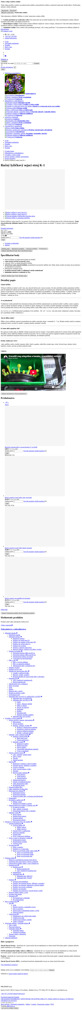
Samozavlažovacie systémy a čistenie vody (22, 805)
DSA (52, 1004)
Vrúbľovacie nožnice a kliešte (22, 920)
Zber (10, 903)
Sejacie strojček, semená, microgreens (21, 720)
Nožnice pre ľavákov (19, 646)
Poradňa (7, 45)
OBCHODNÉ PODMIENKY (10, 999)
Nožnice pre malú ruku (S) (21, 640)
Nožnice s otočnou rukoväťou (22, 647)
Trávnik (15, 758)
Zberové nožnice (18, 912)
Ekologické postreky (19, 794)
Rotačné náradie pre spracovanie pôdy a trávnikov (28, 676)
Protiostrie (20, 709)
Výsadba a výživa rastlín (13, 718)
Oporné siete (17, 834)
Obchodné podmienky (12, 43)
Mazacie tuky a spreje (15, 691)
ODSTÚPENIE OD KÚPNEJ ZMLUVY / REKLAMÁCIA (39, 999)
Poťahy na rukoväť (23, 707)
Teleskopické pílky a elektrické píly (24, 666)
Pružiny (19, 711)
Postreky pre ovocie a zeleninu (22, 887)
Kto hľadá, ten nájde (7, 63)
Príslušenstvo (43, 249)
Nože (10, 687)
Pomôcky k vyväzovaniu (20, 849)
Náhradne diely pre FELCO (22, 700)
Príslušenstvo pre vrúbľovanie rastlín (24, 916)
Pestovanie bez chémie (16, 791)
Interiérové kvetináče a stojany (22, 803)
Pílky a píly (12, 660)
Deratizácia (12, 896)
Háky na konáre (14, 686)
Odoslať (51, 970)
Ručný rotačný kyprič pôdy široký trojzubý (18, 548)
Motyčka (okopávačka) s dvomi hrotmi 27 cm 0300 (21, 447)
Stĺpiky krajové (21, 829)
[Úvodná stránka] (6, 31)
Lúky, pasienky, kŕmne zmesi (22, 754)
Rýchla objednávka (7, 67)
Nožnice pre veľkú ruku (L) (21, 644)
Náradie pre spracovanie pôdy (18, 671)
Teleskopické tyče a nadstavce (18, 684)
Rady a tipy (8, 47)
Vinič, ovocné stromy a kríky (22, 769)
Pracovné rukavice (14, 927)
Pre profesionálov (18, 900)
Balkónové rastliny (23, 744)
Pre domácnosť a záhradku (21, 898)
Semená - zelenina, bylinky (21, 725)
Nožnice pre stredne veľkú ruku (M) (24, 642)
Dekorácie (12, 936)
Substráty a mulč (18, 742)
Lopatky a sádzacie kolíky (21, 673)
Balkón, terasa (17, 802)
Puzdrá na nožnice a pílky (17, 693)
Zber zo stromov (18, 909)
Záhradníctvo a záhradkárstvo (13, 629)
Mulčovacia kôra (22, 745)
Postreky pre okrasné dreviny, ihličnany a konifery (28, 883)
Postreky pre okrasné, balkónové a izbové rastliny (28, 885)
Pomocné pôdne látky (15, 787)
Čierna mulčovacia (23, 740)
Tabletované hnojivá (19, 780)
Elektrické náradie (14, 635)
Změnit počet (5, 237)
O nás (6, 41)
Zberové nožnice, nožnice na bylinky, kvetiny (27, 649)
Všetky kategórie (6, 625)
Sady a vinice (17, 756)
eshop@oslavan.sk (19, 993)
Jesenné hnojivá (22, 778)
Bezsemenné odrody (19, 820)
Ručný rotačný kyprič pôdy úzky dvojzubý (18, 497)
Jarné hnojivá (21, 774)
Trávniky (15, 771)
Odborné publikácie (11, 938)
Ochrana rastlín (10, 858)
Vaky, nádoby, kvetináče (20, 809)
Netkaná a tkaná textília (20, 736)
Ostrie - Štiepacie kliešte (24, 704)
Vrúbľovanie (13, 914)
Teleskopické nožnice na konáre (23, 657)
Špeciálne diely (21, 713)
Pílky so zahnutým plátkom (21, 664)
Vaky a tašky (13, 925)
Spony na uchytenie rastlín (25, 854)
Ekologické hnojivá (19, 793)
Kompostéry (13, 798)
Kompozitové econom (20, 842)
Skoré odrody (17, 814)
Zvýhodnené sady (14, 695)
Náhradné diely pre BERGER (22, 698)
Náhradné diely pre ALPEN (21, 716)
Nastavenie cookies (43, 1004)
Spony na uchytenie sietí (24, 856)
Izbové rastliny (21, 747)
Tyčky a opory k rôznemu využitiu (20, 838)
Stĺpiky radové (21, 827)
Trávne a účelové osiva (16, 753)
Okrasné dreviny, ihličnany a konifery (25, 765)
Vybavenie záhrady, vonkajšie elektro (17, 923)
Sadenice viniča (14, 813)
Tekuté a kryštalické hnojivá (21, 782)
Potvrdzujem (5, 29)
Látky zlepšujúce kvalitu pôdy (18, 789)
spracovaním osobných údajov (18, 974)
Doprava (62, 999)
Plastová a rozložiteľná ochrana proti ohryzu (23, 860)
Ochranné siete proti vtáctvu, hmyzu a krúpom (23, 861)
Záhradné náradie (10, 633)
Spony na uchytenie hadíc (25, 852)
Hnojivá (11, 762)
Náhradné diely (18, 874)
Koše (14, 905)
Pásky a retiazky (18, 847)
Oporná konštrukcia (15, 823)
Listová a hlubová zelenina (25, 731)
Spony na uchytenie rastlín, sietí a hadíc (25, 851)
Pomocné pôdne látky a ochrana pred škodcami (28, 796)
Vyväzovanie (13, 845)
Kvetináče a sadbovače (16, 800)
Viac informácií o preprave (9, 965)
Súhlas (28, 1004)
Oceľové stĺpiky (18, 825)
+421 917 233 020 (6, 993)
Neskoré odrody (18, 818)
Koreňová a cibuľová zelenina (26, 729)
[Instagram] (5, 56)
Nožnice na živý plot (15, 669)
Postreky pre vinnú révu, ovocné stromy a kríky (28, 890)
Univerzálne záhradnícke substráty (27, 749)
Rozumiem (13, 10)
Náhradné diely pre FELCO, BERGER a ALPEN (25, 696)
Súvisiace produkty (31, 249)
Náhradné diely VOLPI (24, 878)
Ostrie (19, 702)
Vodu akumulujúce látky (20, 783)
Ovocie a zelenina (18, 767)
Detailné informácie (7, 228)
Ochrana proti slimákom (20, 881)
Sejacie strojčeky (18, 724)
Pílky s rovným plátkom (20, 662)
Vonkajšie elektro (14, 929)
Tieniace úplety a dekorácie (17, 934)
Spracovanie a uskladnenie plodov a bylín (26, 910)
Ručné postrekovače (19, 682)
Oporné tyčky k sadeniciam (21, 831)
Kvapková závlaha (19, 807)
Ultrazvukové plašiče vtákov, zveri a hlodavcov (24, 863)
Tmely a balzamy (18, 921)
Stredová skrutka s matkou (25, 715)
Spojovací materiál (18, 832)
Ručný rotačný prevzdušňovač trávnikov (17, 598)
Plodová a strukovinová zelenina (27, 727)
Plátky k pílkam (22, 705)
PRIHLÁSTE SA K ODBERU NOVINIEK (15, 970)
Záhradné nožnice (14, 637)
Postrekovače (13, 678)
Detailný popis (6, 249)
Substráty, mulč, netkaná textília (19, 735)
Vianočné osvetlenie (19, 932)
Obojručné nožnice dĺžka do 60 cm (24, 653)
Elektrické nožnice (18, 638)
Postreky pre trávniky (19, 889)
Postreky (12, 880)
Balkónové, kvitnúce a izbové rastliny (25, 764)
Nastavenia (5, 10)
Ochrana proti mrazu (15, 894)
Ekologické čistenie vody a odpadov (24, 811)
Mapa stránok (5, 1004)
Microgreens (17, 722)
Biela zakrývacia (22, 738)
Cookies (33, 1004)
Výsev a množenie (22, 751)
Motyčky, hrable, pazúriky (21, 675)
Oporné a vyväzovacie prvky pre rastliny (18, 822)
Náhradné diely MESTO (24, 876)
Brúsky (11, 689)
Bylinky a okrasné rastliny (25, 733)
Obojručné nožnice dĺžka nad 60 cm (24, 655)
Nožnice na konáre (15, 651)
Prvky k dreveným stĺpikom (21, 836)
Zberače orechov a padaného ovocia (24, 907)
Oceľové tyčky (17, 843)
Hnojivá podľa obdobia (20, 773)
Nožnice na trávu (14, 667)
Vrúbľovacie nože (18, 918)
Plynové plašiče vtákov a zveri (18, 892)
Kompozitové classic (19, 840)
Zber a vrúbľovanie (11, 901)
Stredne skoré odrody (19, 816)
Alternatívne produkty (18, 249)
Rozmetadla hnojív (19, 785)
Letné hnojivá (21, 776)
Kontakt (7, 49)
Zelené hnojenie (18, 760)
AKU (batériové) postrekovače (22, 680)
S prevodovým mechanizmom (22, 658)
